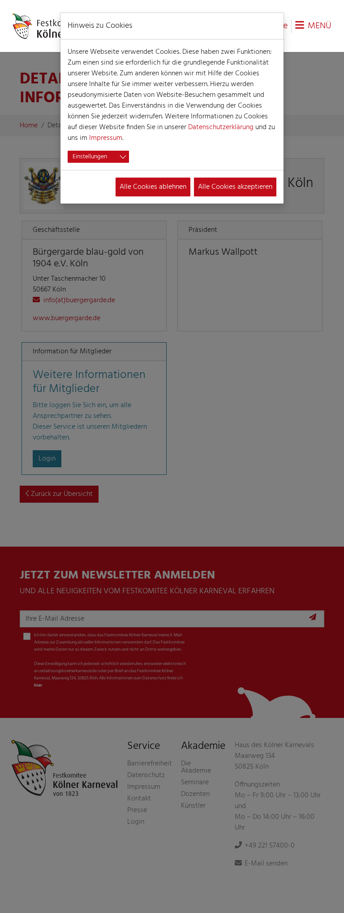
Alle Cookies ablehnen (153, 187)
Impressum (105, 138)
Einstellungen (90, 157)
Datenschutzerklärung (221, 127)
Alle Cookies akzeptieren (235, 187)
